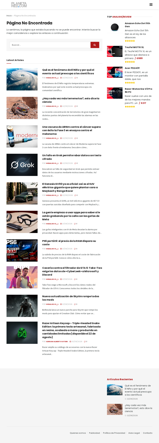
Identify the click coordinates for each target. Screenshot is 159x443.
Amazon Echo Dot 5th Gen (137, 25)
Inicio (9, 15)
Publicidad (94, 432)
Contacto (147, 432)
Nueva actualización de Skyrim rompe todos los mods (70, 298)
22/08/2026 (67, 77)
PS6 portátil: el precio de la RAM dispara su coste (69, 242)
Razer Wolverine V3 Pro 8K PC (138, 90)
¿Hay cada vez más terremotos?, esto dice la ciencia (70, 100)
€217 (143, 103)
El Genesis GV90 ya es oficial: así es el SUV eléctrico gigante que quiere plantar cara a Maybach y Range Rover (70, 187)
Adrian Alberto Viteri (57, 341)
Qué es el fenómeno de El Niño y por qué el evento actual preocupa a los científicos (68, 71)
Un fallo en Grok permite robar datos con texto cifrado (71, 157)
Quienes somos (78, 432)
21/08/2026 (67, 223)
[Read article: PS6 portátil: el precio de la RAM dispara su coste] (22, 250)
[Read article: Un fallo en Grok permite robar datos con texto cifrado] (22, 165)
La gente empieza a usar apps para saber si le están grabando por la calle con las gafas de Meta (71, 216)
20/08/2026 (76, 341)
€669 (139, 58)
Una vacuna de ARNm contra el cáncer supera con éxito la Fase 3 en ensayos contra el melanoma (71, 130)
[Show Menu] (151, 4)
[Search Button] (95, 45)
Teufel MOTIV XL (134, 47)
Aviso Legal (134, 432)
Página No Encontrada (25, 15)
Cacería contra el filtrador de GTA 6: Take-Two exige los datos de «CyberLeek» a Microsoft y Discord (72, 271)
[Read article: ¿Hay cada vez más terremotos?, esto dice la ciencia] (22, 108)
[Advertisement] (130, 134)
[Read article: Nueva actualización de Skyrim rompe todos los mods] (22, 306)
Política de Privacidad (114, 432)
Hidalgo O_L (52, 77)
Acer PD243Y (132, 68)
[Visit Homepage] (19, 5)
